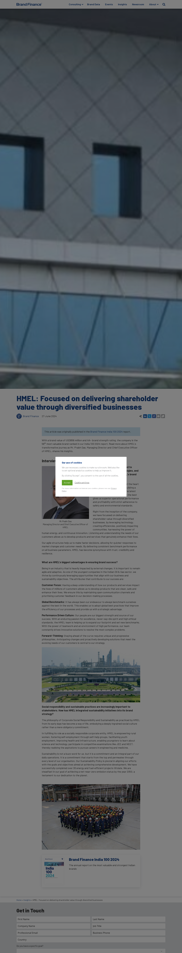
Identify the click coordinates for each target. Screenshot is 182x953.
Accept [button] (67, 482)
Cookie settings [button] (82, 482)
